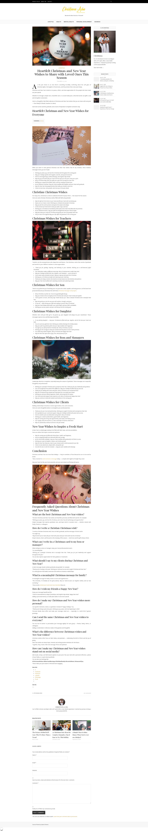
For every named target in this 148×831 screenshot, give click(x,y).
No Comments (87, 693)
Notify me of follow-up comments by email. (43, 808)
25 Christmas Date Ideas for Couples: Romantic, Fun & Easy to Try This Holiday (61, 734)
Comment (35, 783)
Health (58, 21)
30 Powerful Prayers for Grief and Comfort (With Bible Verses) (107, 101)
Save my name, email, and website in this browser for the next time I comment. (53, 780)
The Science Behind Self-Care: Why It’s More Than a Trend (41, 734)
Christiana (98, 55)
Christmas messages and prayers (68, 290)
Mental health (69, 21)
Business (97, 21)
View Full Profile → (99, 67)
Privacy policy (36, 1)
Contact (49, 1)
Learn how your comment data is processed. (65, 816)
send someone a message (49, 459)
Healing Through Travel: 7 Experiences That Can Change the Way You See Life (107, 108)
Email (34, 762)
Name (34, 755)
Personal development (84, 21)
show (41, 121)
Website (34, 770)
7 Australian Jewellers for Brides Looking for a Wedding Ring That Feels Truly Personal (107, 80)
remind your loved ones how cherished (50, 585)
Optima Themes (44, 824)
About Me (43, 1)
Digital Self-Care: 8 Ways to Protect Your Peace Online (106, 87)
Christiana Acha (38, 693)
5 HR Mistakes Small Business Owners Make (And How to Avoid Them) (107, 94)
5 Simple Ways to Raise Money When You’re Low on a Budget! (81, 734)
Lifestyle (51, 21)
